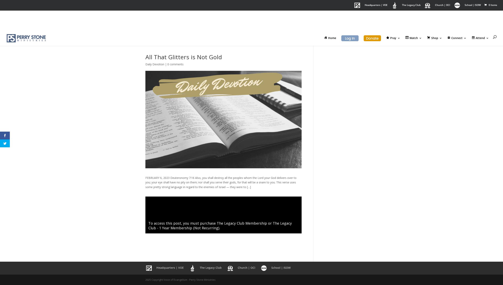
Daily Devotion (154, 64)
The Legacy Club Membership (242, 223)
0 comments (175, 64)
